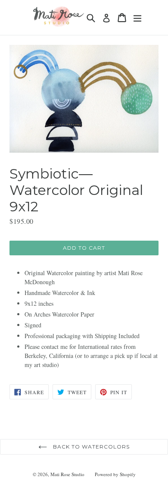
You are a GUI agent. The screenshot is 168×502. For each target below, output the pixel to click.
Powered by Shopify (115, 474)
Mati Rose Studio (67, 474)
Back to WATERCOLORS (90, 446)
